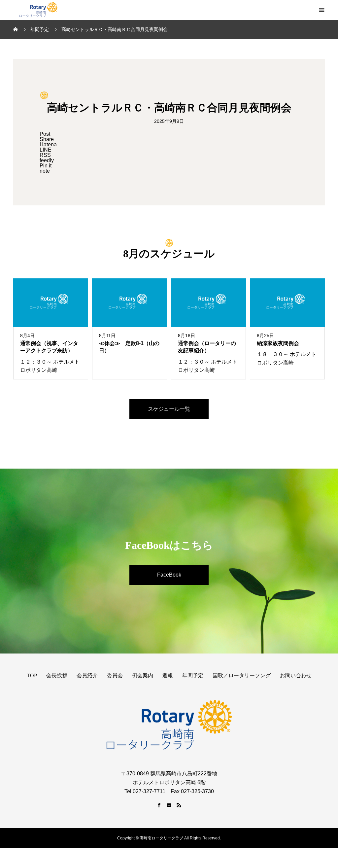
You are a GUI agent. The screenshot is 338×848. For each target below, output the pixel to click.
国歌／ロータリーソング (242, 675)
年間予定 (192, 675)
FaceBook (169, 575)
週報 (167, 675)
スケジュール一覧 (169, 409)
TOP (32, 675)
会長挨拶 (56, 675)
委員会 (115, 675)
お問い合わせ (296, 675)
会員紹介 (87, 675)
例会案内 (142, 675)
